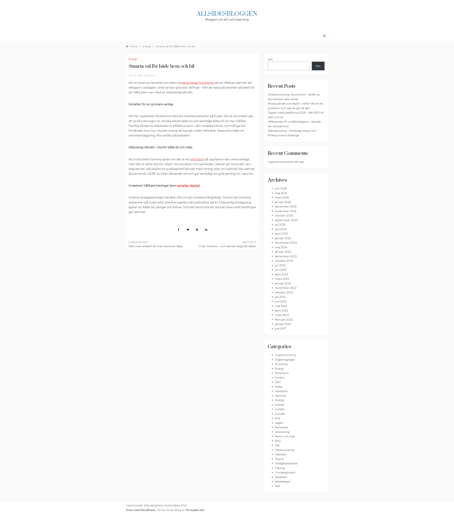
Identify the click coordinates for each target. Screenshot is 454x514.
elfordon (196, 159)
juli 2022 (280, 297)
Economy (281, 364)
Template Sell (195, 510)
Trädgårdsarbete (286, 463)
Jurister (280, 409)
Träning (280, 468)
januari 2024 (283, 251)
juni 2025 (281, 229)
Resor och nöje (285, 436)
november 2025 (286, 211)
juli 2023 (280, 265)
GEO (278, 382)
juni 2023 (281, 269)
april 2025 (281, 233)
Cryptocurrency (285, 355)
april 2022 (281, 310)
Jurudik (280, 413)
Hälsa (278, 386)
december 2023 (286, 256)
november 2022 (286, 288)
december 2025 (286, 206)
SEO (278, 441)
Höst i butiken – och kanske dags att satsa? (227, 246)
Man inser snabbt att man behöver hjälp (156, 246)
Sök (270, 59)
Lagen (279, 423)
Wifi (277, 486)
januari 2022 (283, 324)
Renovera (281, 427)
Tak (277, 445)
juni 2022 (281, 301)
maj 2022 (281, 306)
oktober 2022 (284, 292)
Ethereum (282, 373)
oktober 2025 (284, 215)
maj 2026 (281, 193)
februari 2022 (284, 319)
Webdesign (282, 481)
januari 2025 (283, 238)
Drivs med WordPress (141, 510)
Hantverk (281, 391)
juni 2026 (281, 188)
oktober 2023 (284, 260)
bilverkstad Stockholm (198, 83)
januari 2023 (283, 283)
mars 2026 (282, 197)
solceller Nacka (188, 185)
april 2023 (281, 274)
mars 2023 (282, 278)
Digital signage (285, 359)
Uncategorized (285, 472)
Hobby (279, 400)
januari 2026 (283, 202)
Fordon (280, 377)
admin (151, 75)
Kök (277, 418)
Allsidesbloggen (227, 14)
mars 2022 (282, 315)
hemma (280, 395)
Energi (133, 59)
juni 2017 (280, 328)
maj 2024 (281, 247)
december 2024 (286, 242)
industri (280, 404)
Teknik (279, 459)
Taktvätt (280, 454)
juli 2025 (280, 224)
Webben (281, 477)
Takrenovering (284, 450)
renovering (282, 432)
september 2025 (286, 220)
